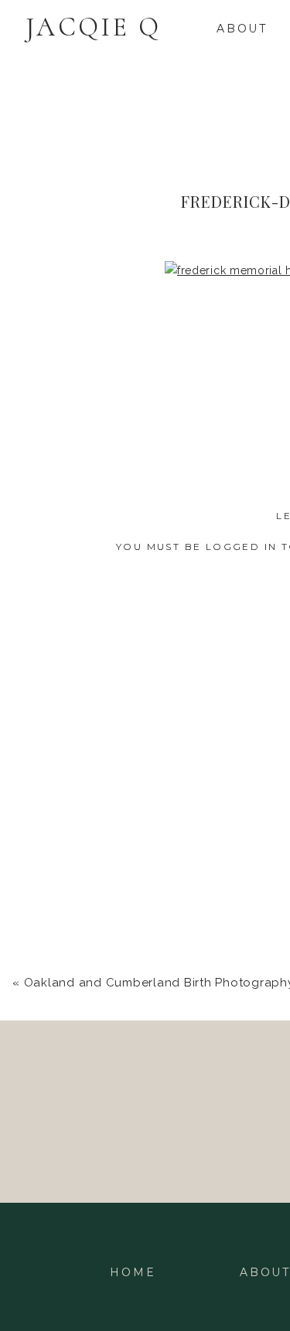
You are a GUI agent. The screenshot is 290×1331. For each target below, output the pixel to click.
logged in (242, 546)
